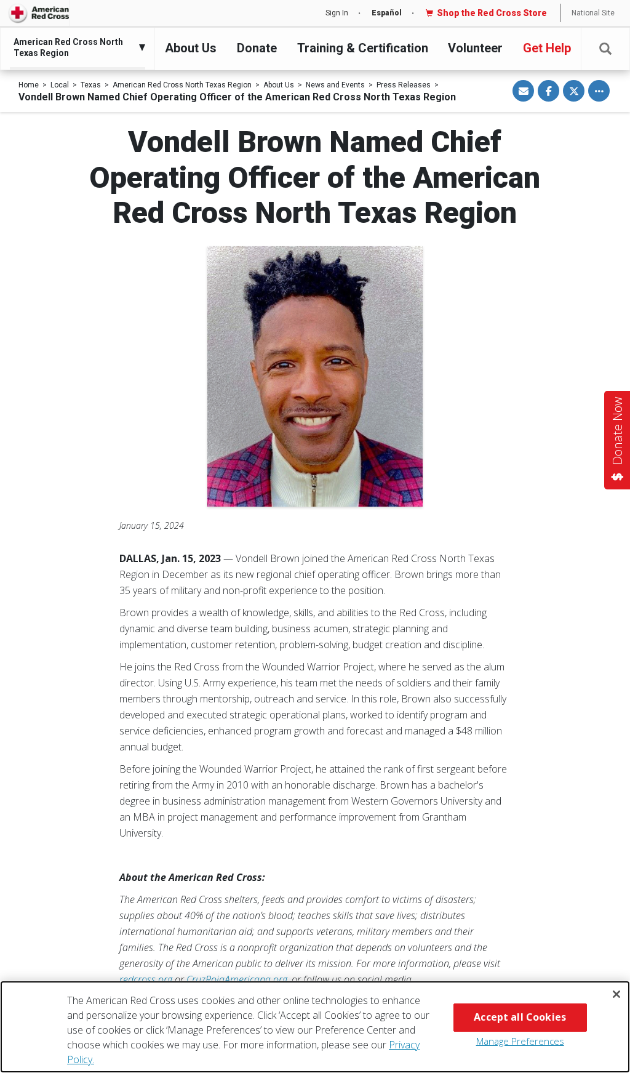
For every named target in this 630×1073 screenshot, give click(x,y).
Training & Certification (362, 48)
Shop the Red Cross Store (492, 13)
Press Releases (404, 85)
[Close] (616, 994)
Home (28, 85)
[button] (605, 49)
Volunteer (475, 48)
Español (387, 13)
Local (59, 85)
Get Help (547, 48)
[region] (315, 1027)
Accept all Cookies (520, 1017)
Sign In (336, 13)
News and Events (335, 85)
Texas (91, 85)
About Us (191, 48)
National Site (593, 13)
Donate (257, 48)
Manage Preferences (520, 1041)
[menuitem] (74, 47)
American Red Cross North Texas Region (182, 85)
